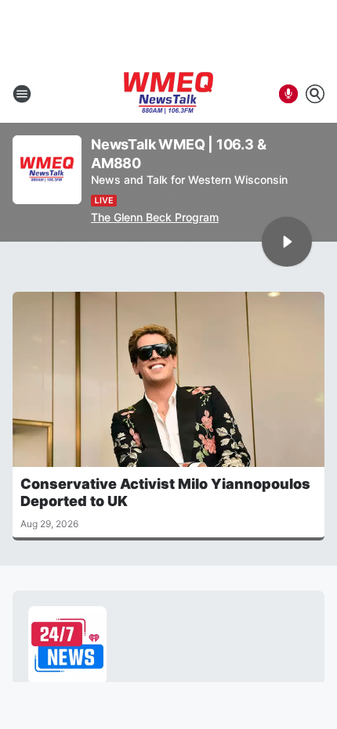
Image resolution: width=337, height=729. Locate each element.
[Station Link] (168, 94)
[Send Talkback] (288, 93)
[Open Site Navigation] (22, 93)
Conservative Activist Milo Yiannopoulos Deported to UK (165, 492)
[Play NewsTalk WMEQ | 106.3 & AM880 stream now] (47, 170)
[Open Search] (315, 93)
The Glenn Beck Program (155, 217)
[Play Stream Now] (287, 242)
